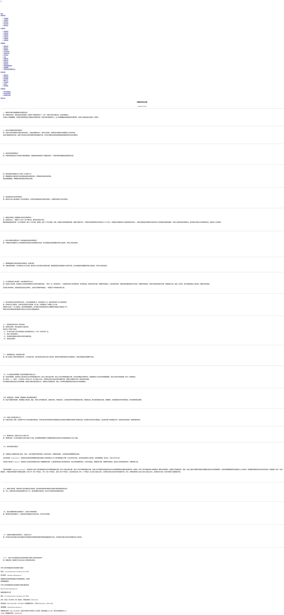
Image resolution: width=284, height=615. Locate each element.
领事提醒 (6, 67)
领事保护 (6, 49)
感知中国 (3, 72)
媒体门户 (6, 80)
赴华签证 (6, 55)
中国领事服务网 (8, 65)
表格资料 (6, 64)
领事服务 (3, 43)
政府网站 (6, 77)
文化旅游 (6, 82)
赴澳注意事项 (7, 93)
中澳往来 (6, 33)
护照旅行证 (6, 53)
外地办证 (6, 62)
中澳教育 (6, 38)
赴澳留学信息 (7, 95)
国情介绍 (6, 75)
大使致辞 (6, 18)
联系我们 (6, 25)
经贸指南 (6, 78)
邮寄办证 (6, 60)
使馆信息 (3, 15)
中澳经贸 (6, 35)
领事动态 (6, 46)
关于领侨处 (6, 51)
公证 (5, 56)
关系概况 (6, 31)
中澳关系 (3, 28)
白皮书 (5, 84)
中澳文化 (6, 36)
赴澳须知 (3, 88)
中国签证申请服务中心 (9, 69)
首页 (2, 13)
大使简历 (6, 20)
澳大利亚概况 (7, 91)
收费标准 (6, 58)
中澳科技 (6, 40)
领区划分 (6, 48)
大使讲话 (6, 22)
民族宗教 (6, 85)
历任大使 (6, 23)
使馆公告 (3, 98)
